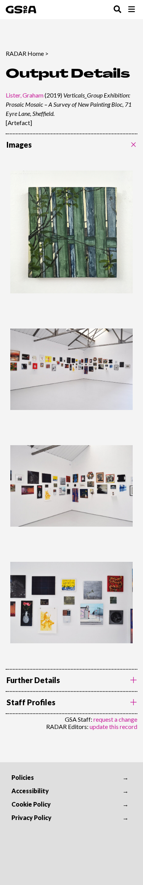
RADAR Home (25, 53)
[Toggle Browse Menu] (131, 9)
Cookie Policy (31, 804)
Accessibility (30, 790)
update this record (113, 726)
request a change (115, 719)
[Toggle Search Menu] (117, 9)
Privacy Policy (31, 817)
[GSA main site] (21, 9)
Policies (22, 777)
